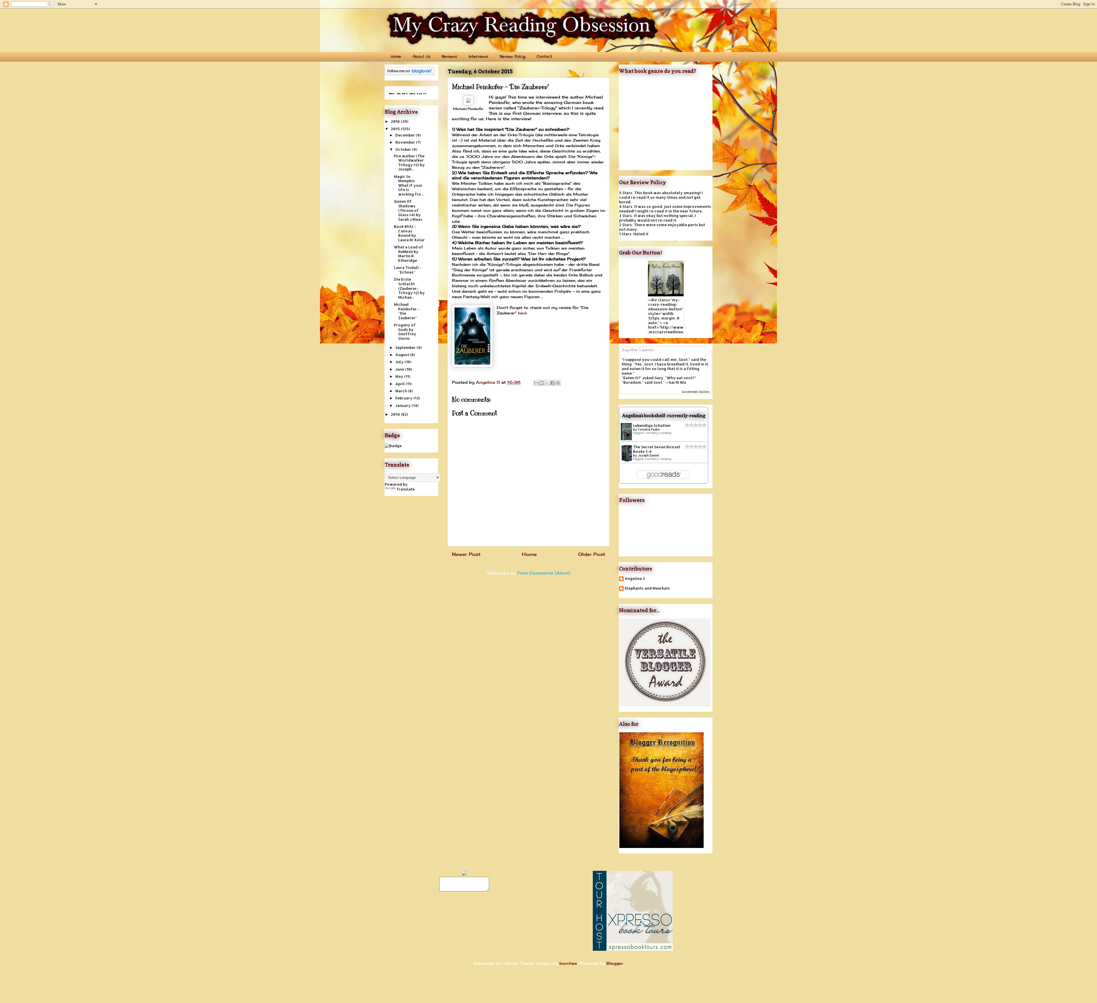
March (401, 391)
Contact (544, 56)
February (404, 398)
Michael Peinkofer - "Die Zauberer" (406, 311)
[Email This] (536, 383)
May (399, 376)
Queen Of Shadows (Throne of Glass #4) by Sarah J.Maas (408, 210)
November (405, 142)
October (403, 149)
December (405, 135)
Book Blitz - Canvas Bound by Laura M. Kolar (409, 233)
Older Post (591, 554)
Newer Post (466, 554)
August (402, 354)
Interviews (478, 56)
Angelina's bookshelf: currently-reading (663, 415)
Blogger (614, 963)
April (400, 383)
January (403, 405)
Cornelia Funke (649, 429)
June (400, 369)
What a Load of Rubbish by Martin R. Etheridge (408, 254)
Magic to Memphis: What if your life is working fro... (409, 185)
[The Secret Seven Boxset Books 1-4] (628, 460)
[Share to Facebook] (552, 383)
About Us (421, 56)
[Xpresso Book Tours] (633, 949)
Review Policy (512, 56)
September (406, 347)
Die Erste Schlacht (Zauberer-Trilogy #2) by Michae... (409, 288)
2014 (396, 414)
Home (396, 56)
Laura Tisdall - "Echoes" (407, 269)
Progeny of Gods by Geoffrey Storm (405, 332)
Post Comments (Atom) (543, 573)
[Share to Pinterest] (558, 383)
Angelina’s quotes (638, 350)
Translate (405, 489)
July (400, 361)
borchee (568, 963)
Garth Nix (677, 382)
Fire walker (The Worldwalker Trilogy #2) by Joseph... (409, 163)
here (522, 313)
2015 (396, 128)
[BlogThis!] (542, 383)
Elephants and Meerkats (647, 588)
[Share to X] (547, 383)
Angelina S (635, 578)
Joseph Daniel (648, 455)
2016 (396, 121)
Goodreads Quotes (696, 391)
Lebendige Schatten (651, 425)
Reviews (449, 56)
